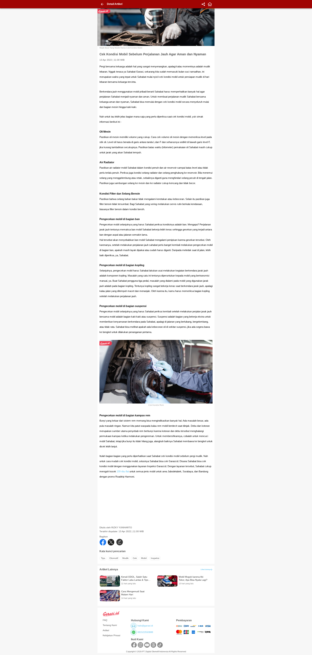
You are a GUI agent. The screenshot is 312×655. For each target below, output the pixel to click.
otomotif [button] (113, 558)
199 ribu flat (123, 471)
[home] (209, 4)
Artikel (106, 630)
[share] (203, 4)
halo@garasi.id (145, 625)
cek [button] (135, 558)
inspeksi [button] (155, 558)
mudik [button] (125, 558)
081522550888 (145, 632)
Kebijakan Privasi (111, 635)
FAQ (105, 620)
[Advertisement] (156, 503)
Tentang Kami (110, 625)
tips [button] (103, 558)
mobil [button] (144, 558)
